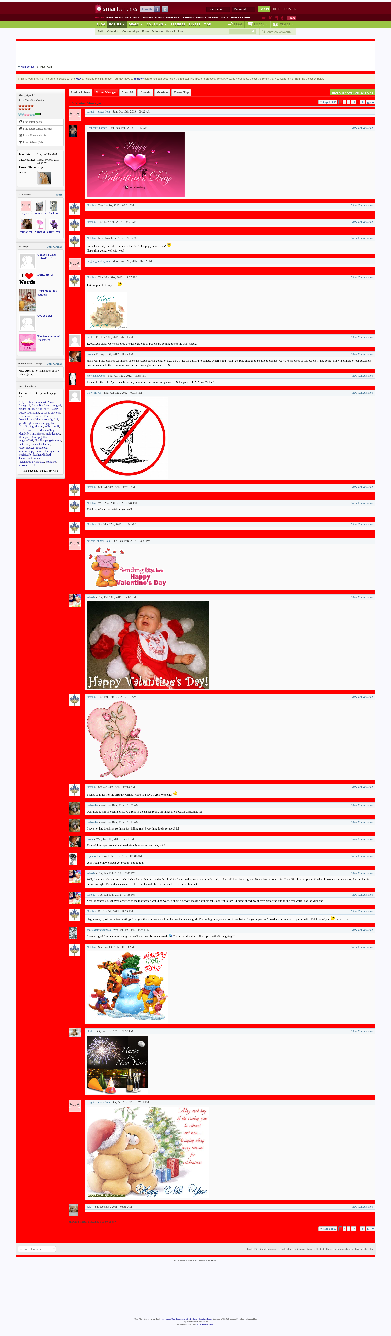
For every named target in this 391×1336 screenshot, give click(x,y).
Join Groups (54, 246)
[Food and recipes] (276, 18)
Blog (101, 24)
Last (369, 102)
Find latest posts (32, 122)
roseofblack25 (27, 447)
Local (261, 24)
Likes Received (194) (35, 135)
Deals (119, 17)
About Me (128, 92)
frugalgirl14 (51, 419)
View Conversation (362, 127)
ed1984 (45, 412)
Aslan (50, 402)
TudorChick (25, 458)
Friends (145, 92)
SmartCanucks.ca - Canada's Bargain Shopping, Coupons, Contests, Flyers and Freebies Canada (307, 1249)
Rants (224, 17)
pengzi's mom (53, 440)
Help (276, 9)
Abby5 (22, 402)
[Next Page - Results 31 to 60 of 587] (362, 102)
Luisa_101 (32, 430)
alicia (31, 402)
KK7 (21, 430)
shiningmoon (51, 451)
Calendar (112, 31)
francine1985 (40, 416)
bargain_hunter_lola (32, 213)
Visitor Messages (106, 92)
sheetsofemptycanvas (30, 451)
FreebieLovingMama (31, 419)
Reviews (213, 17)
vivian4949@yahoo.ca (31, 461)
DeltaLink (33, 412)
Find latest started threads (37, 128)
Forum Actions (151, 31)
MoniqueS (24, 437)
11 (353, 102)
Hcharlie (23, 426)
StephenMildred (41, 454)
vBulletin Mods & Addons (200, 1319)
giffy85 (23, 423)
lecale (90, 337)
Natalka (39, 440)
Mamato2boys (47, 430)
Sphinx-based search (206, 1324)
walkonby (92, 805)
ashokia (91, 597)
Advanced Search (280, 32)
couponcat (26, 231)
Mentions (162, 92)
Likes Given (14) (32, 142)
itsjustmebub (94, 856)
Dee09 (22, 412)
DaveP (53, 408)
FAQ (100, 31)
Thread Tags (181, 92)
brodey (22, 408)
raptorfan (24, 444)
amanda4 (41, 402)
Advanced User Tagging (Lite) (175, 1319)
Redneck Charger (40, 444)
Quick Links (173, 31)
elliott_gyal (54, 231)
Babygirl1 (24, 405)
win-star (23, 465)
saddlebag (41, 447)
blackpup (53, 213)
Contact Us (252, 1249)
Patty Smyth (94, 392)
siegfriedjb (25, 454)
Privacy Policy (361, 1249)
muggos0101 (26, 440)
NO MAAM (44, 316)
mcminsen (38, 433)
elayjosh (55, 412)
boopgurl (56, 405)
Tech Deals (132, 17)
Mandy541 (25, 433)
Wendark (51, 461)
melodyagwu (53, 433)
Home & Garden (240, 17)
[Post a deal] (291, 18)
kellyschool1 (52, 426)
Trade (287, 24)
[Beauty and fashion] (270, 18)
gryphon (50, 423)
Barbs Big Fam (40, 405)
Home (109, 17)
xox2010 (34, 465)
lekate (90, 354)
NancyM (40, 231)
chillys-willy (35, 408)
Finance (201, 17)
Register (289, 9)
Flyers (159, 17)
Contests (188, 17)
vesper (37, 458)
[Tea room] (264, 18)
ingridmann (36, 426)
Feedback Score (80, 92)
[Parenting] (282, 18)
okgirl (90, 1031)
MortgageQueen (41, 437)
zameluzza (39, 213)
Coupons (147, 17)
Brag (238, 24)
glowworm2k (36, 423)
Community (129, 31)
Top (207, 24)
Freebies (172, 17)
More (59, 194)
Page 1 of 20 (329, 102)
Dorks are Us (45, 274)
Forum (117, 24)
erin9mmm (25, 416)
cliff (46, 408)
